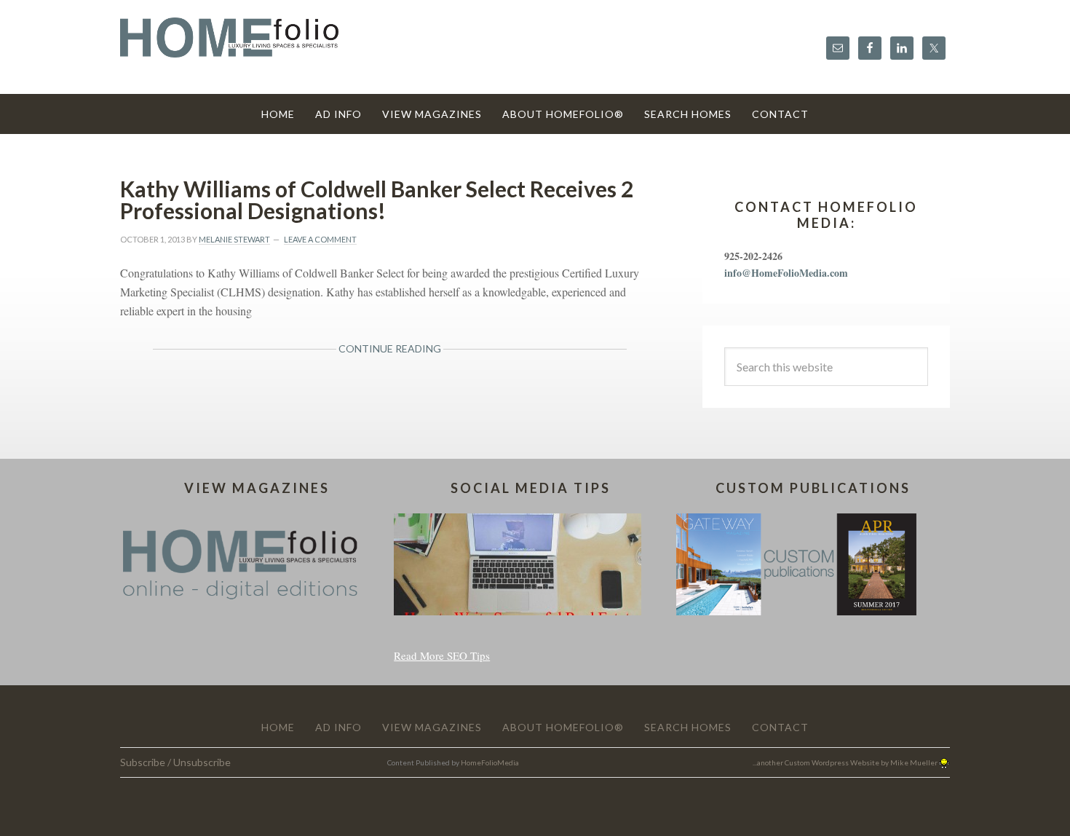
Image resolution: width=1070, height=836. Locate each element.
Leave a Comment (320, 239)
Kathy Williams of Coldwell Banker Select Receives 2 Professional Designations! (376, 200)
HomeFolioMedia (490, 762)
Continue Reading (389, 348)
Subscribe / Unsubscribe (175, 762)
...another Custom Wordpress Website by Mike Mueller (846, 762)
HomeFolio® (229, 46)
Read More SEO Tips (442, 655)
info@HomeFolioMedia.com (786, 272)
